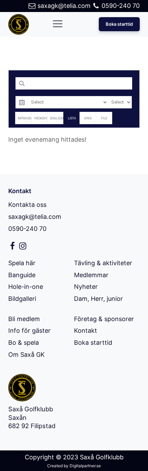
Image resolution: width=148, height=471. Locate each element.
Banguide (21, 275)
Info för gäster (29, 330)
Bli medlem (24, 318)
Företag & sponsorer (104, 318)
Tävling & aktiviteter (103, 263)
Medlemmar (91, 275)
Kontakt (85, 330)
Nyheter (86, 286)
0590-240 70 (27, 228)
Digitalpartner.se (85, 465)
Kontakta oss (27, 204)
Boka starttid (119, 24)
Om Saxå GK (26, 354)
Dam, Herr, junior (98, 298)
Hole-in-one (25, 286)
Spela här (21, 263)
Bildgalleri (22, 298)
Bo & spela (23, 342)
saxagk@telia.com (34, 216)
